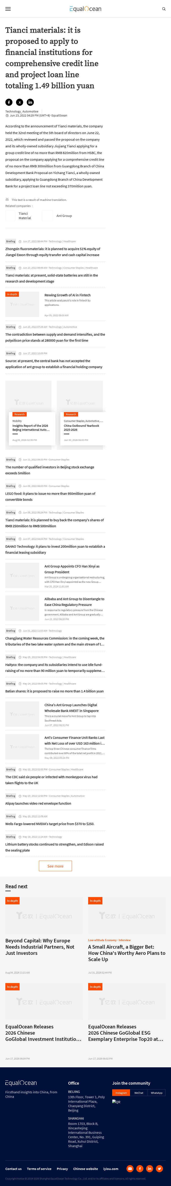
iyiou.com (110, 1168)
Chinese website (85, 1168)
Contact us (13, 1168)
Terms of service (39, 1168)
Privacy (62, 1168)
